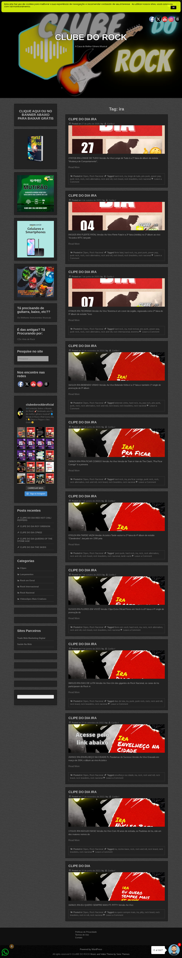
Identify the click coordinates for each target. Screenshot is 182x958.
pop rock (146, 403)
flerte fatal (118, 252)
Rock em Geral (27, 580)
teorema (135, 332)
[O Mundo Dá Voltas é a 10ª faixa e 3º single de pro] (50, 455)
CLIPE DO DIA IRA (82, 119)
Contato (78, 937)
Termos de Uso (82, 935)
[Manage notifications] (11, 946)
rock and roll (106, 179)
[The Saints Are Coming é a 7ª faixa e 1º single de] (40, 467)
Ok (173, 7)
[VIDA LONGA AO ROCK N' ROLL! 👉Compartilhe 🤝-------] (21, 432)
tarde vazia (126, 556)
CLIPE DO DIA (79, 866)
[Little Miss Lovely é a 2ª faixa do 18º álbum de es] (31, 478)
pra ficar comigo (135, 479)
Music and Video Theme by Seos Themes (110, 954)
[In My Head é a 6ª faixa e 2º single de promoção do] (31, 467)
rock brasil (118, 179)
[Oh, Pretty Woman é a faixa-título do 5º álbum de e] (50, 432)
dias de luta (119, 701)
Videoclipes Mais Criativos (33, 599)
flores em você (121, 627)
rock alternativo (93, 179)
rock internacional (121, 332)
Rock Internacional (29, 586)
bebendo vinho (121, 403)
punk (72, 405)
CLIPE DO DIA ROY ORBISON (35, 526)
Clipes (85, 176)
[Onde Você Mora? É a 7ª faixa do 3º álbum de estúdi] (50, 478)
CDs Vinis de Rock (26, 339)
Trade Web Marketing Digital (31, 638)
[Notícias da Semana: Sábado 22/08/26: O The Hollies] (31, 455)
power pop (156, 176)
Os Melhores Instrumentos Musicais (34, 317)
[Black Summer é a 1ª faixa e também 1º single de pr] (31, 432)
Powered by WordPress (91, 949)
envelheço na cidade (124, 775)
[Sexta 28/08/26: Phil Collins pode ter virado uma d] (21, 444)
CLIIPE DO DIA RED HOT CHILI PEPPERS (34, 519)
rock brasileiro (130, 179)
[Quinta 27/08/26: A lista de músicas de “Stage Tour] (31, 444)
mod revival (133, 329)
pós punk (145, 176)
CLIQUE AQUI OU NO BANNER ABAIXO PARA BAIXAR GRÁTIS (35, 114)
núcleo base (123, 849)
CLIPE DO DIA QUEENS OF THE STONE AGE (34, 539)
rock (82, 179)
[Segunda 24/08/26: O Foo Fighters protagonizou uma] (50, 444)
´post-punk (119, 553)
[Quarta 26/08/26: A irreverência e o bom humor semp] (40, 444)
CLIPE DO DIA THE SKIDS (33, 547)
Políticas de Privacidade (86, 932)
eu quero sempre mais (124, 912)
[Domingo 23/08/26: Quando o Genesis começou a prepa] (21, 455)
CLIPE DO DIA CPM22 (31, 532)
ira (125, 176)
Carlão (110, 124)
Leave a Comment (150, 332)
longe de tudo (134, 176)
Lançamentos (26, 574)
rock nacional (144, 179)
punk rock (74, 179)
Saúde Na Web (24, 644)
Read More (74, 167)
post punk (142, 252)
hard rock (118, 176)
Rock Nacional (96, 176)
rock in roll (84, 915)
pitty (142, 912)
